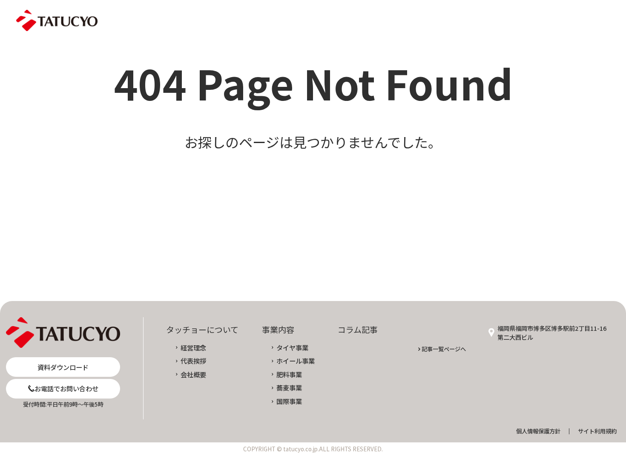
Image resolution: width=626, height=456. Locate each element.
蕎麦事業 (289, 387)
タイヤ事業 (292, 347)
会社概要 (193, 374)
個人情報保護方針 (538, 431)
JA (575, 20)
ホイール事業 (295, 361)
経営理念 (193, 347)
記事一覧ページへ (444, 349)
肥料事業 (289, 374)
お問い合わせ (522, 20)
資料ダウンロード (435, 20)
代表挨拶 (193, 361)
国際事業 (289, 401)
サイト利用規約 (597, 431)
